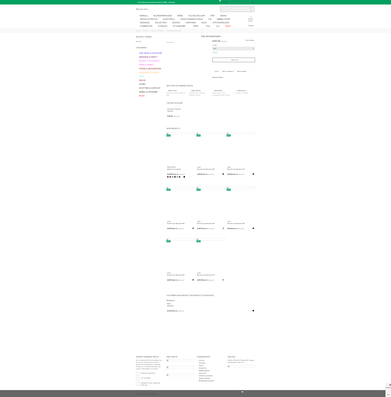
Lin (209, 19)
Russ (142, 96)
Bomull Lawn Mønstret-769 (236, 169)
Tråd (195, 26)
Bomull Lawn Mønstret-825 (176, 275)
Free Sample (250, 40)
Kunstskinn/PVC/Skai (191, 19)
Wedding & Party (148, 57)
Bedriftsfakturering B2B (206, 381)
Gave (141, 76)
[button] (156, 2)
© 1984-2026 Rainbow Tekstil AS (147, 394)
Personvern (202, 373)
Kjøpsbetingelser (204, 370)
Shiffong (191, 23)
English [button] (225, 2)
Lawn (199, 167)
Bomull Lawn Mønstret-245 (206, 223)
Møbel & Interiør (148, 92)
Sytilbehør (179, 26)
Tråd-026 (170, 111)
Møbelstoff (223, 19)
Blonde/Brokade (163, 16)
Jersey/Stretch (149, 19)
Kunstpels (169, 19)
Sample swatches (204, 378)
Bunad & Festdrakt (149, 61)
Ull (218, 26)
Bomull (144, 16)
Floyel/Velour (197, 16)
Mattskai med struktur (174, 169)
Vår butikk (202, 363)
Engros (201, 365)
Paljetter (160, 23)
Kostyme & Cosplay (149, 88)
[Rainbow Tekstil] (147, 9)
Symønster (146, 26)
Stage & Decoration (150, 69)
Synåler (162, 26)
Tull (208, 26)
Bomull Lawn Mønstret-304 (236, 223)
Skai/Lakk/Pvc (171, 167)
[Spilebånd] (170, 300)
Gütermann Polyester (174, 109)
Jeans (223, 16)
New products (173, 128)
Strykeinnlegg (221, 23)
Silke (204, 23)
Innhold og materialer (206, 375)
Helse (142, 80)
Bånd (180, 16)
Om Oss (201, 360)
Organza (145, 23)
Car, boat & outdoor (150, 53)
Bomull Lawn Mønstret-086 (176, 223)
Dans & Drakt (146, 65)
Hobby (142, 84)
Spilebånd (170, 306)
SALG (228, 26)
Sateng (176, 23)
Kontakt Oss (203, 368)
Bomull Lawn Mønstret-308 (206, 169)
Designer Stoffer (149, 72)
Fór (212, 16)
